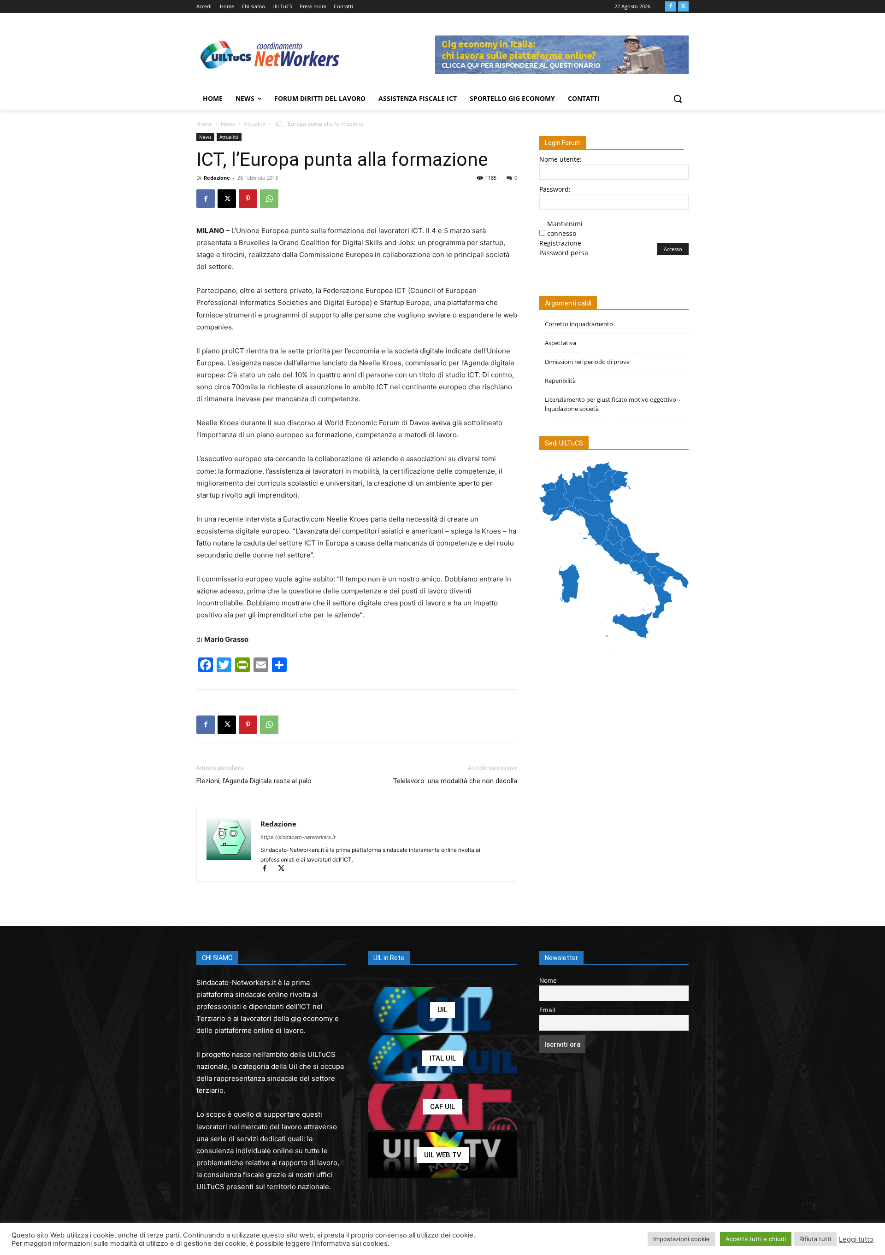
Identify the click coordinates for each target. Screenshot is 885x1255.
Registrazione (560, 243)
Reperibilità (560, 380)
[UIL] (442, 1010)
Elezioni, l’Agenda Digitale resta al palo (254, 781)
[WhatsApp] (269, 198)
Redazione (217, 177)
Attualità (255, 124)
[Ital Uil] (442, 1058)
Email (547, 1010)
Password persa (563, 252)
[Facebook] (670, 6)
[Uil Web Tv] (442, 1155)
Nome (548, 980)
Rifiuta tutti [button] (815, 1239)
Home (204, 124)
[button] (678, 99)
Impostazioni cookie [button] (681, 1239)
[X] (683, 6)
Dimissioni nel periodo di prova (587, 362)
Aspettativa (560, 343)
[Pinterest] (248, 198)
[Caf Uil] (442, 1107)
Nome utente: (560, 159)
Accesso (673, 249)
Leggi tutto (856, 1239)
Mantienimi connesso (565, 228)
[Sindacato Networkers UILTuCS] (270, 54)
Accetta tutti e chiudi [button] (756, 1239)
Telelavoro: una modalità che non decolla (455, 781)
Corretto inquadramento (579, 324)
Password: (555, 189)
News (228, 124)
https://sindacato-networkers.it (298, 837)
